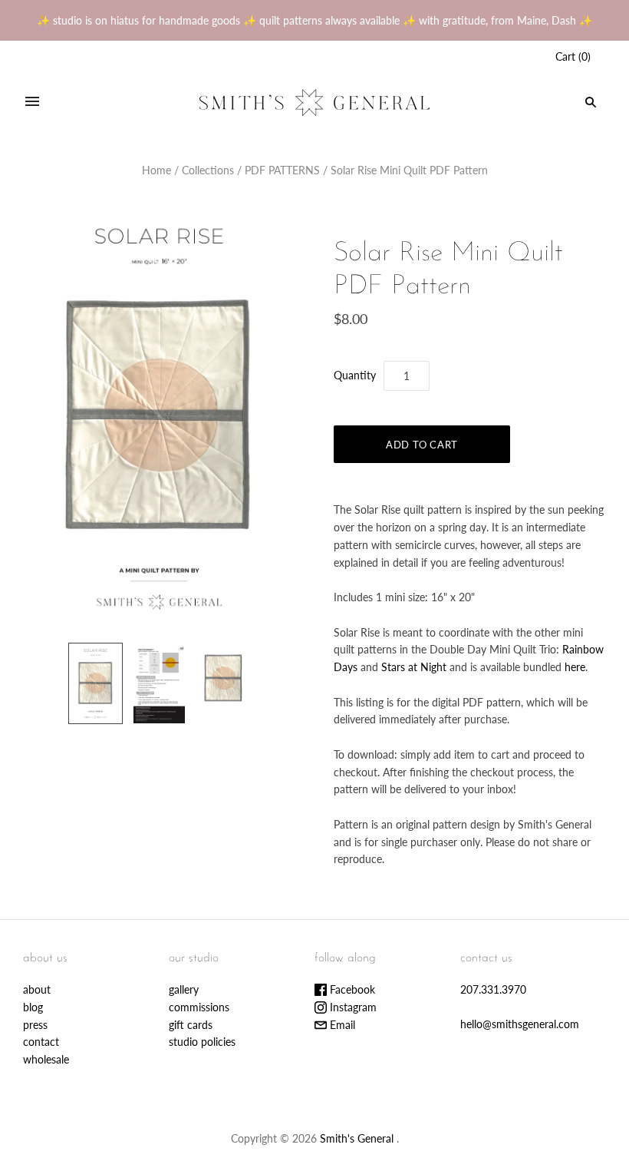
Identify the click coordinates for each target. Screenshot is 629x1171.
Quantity (355, 375)
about (37, 989)
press (35, 1024)
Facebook (351, 989)
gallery (184, 989)
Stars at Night (413, 666)
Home (156, 170)
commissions (199, 1007)
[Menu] (32, 102)
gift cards (190, 1024)
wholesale (46, 1059)
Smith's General (357, 1138)
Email (341, 1024)
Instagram (352, 1007)
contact (41, 1041)
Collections (208, 170)
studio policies (202, 1041)
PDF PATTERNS (282, 170)
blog (33, 1007)
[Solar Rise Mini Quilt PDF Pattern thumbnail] (95, 683)
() (573, 56)
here (575, 666)
